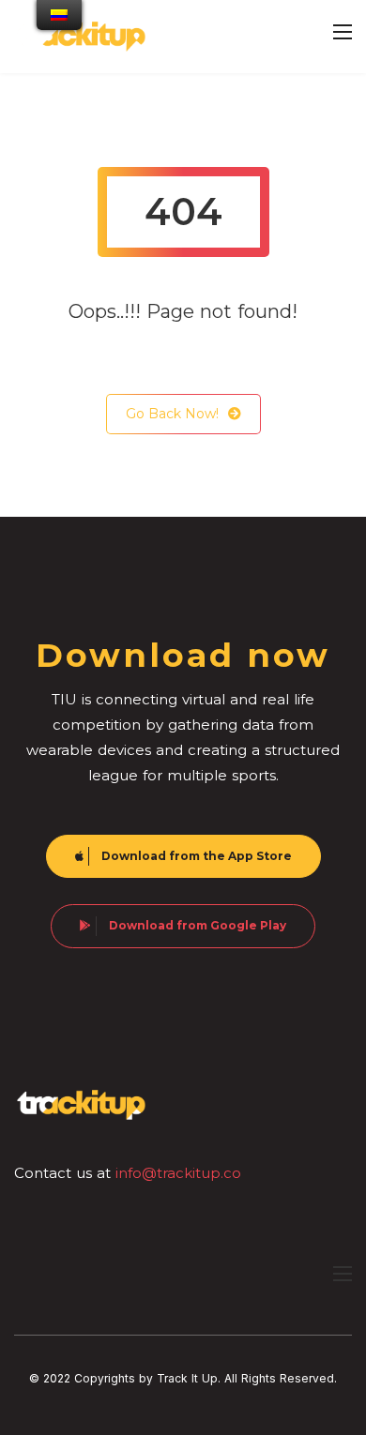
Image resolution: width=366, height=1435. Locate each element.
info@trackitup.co (178, 1173)
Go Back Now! (172, 413)
